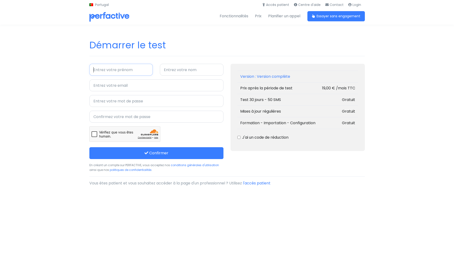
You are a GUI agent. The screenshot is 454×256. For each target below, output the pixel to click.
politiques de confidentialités (131, 170)
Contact (336, 4)
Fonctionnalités (234, 16)
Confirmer (158, 153)
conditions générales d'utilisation (195, 165)
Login (356, 4)
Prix (258, 16)
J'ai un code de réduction (265, 137)
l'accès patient (257, 183)
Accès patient (277, 4)
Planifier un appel (284, 16)
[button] (99, 4)
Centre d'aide (309, 4)
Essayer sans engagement (338, 16)
